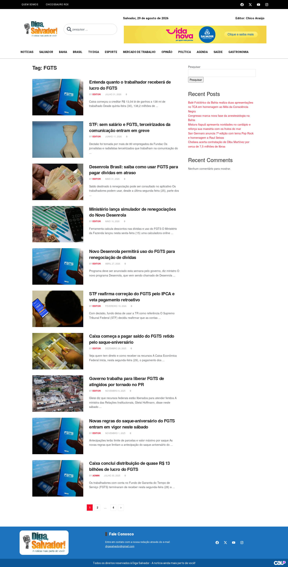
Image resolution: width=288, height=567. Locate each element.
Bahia (63, 52)
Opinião (166, 52)
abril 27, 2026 (112, 263)
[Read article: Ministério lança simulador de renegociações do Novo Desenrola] (57, 224)
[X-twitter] (250, 4)
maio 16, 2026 (112, 221)
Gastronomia (238, 52)
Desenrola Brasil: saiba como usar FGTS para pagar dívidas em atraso (133, 169)
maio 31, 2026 (112, 178)
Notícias (27, 52)
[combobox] (90, 29)
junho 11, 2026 (113, 136)
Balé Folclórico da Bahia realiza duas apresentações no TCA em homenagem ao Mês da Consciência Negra (220, 106)
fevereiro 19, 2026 (115, 305)
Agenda (202, 52)
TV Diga (93, 52)
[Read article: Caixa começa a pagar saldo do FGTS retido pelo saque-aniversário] (57, 351)
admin (96, 475)
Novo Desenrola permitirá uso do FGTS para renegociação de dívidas (132, 254)
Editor (96, 94)
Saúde (218, 52)
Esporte (111, 52)
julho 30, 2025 (111, 475)
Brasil (77, 52)
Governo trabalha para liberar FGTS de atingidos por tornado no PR (126, 381)
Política (184, 52)
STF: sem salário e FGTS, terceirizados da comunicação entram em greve (129, 127)
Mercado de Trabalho (139, 52)
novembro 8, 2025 (115, 390)
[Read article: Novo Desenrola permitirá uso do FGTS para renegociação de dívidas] (57, 266)
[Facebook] (242, 4)
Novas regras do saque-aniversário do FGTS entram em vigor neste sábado (132, 424)
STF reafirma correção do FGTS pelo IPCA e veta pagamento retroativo (132, 296)
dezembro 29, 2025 (115, 348)
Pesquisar (194, 67)
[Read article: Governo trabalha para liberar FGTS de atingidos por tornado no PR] (57, 393)
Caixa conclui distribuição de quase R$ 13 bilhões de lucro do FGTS (129, 466)
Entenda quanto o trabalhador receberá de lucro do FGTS (130, 85)
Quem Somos (30, 4)
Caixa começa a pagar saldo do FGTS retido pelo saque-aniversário (131, 339)
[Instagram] (266, 4)
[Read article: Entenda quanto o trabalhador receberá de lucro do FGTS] (57, 97)
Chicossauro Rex (57, 4)
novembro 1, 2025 (115, 433)
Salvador (46, 52)
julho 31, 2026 (113, 94)
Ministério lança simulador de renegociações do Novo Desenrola (132, 212)
